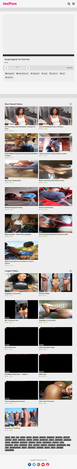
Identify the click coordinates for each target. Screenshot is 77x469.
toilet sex (10, 77)
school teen (52, 445)
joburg (15, 440)
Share (70, 68)
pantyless (56, 442)
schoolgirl (44, 445)
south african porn (16, 447)
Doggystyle (10, 73)
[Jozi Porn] (10, 3)
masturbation (44, 440)
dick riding (43, 437)
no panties (32, 442)
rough (45, 73)
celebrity (36, 437)
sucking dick (32, 447)
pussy (16, 445)
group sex (9, 440)
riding (30, 445)
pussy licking (23, 445)
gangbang (67, 437)
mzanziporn (24, 442)
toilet (63, 73)
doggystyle (35, 73)
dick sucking (51, 437)
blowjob (29, 437)
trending (48, 447)
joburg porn (22, 440)
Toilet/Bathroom (23, 73)
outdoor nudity (47, 442)
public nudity (9, 445)
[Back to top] (70, 463)
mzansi (52, 440)
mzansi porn (59, 440)
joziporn (36, 440)
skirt (69, 445)
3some (8, 437)
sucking (25, 447)
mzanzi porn (15, 442)
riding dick (37, 445)
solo (7, 447)
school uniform (62, 445)
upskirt (53, 447)
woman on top (10, 450)
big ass (23, 437)
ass (18, 437)
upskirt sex (60, 447)
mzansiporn (68, 440)
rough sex (54, 73)
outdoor (39, 442)
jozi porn (30, 440)
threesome (40, 447)
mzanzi (8, 442)
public (62, 442)
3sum (13, 437)
